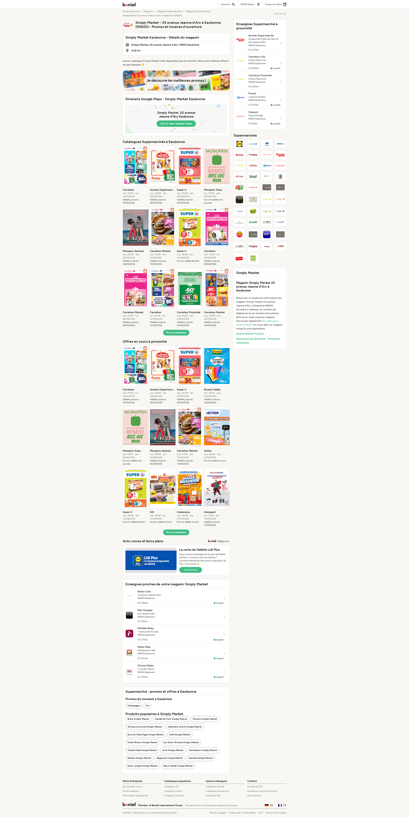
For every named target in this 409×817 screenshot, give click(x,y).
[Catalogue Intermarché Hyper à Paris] (267, 246)
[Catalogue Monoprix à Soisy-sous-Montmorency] (280, 165)
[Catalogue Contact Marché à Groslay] (253, 199)
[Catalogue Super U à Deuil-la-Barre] (280, 143)
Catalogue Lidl (171, 786)
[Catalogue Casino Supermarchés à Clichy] (239, 176)
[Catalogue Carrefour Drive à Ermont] (280, 211)
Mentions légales (217, 812)
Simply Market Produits (250, 333)
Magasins (148, 11)
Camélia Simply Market (200, 758)
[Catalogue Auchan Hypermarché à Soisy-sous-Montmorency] (239, 154)
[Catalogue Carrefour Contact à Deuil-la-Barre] (267, 211)
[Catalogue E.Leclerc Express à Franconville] (280, 222)
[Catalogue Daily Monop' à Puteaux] (239, 199)
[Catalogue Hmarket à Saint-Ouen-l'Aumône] (253, 258)
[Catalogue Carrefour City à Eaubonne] (239, 165)
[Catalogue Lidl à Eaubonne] (239, 143)
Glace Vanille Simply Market (178, 766)
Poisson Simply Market (205, 719)
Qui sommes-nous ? (133, 786)
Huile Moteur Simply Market (142, 742)
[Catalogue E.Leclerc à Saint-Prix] (253, 143)
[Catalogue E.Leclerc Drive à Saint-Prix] (239, 211)
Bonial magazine (131, 791)
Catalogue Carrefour (174, 795)
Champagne (133, 705)
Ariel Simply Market (173, 750)
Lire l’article (190, 569)
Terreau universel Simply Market (144, 726)
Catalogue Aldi (213, 795)
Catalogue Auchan (215, 786)
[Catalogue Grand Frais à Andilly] (239, 234)
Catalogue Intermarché (217, 791)
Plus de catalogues (176, 332)
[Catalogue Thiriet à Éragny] (239, 258)
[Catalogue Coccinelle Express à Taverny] (253, 234)
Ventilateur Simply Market (203, 750)
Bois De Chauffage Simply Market (145, 734)
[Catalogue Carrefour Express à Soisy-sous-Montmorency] (280, 199)
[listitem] (136, 175)
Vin (147, 705)
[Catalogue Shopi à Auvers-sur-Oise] (267, 234)
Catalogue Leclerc (173, 791)
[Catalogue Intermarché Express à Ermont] (253, 246)
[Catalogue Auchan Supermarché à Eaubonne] (280, 154)
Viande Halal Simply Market (142, 750)
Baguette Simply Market (170, 758)
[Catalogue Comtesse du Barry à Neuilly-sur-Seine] (239, 222)
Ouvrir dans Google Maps (176, 123)
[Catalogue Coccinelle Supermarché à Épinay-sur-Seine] (267, 187)
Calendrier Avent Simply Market (185, 726)
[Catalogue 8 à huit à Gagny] (253, 222)
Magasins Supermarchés (169, 11)
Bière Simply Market (138, 719)
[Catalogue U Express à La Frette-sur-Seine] (267, 176)
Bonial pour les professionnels (262, 791)
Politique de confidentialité (242, 812)
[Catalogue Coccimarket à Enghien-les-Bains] (280, 187)
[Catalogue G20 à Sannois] (239, 187)
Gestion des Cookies (276, 812)
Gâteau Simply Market (139, 758)
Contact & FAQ (254, 786)
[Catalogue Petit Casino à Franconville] (253, 165)
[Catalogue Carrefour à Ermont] (267, 143)
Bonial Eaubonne (131, 11)
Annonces (278, 13)
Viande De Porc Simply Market (171, 719)
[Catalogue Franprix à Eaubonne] (253, 187)
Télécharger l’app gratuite (135, 795)
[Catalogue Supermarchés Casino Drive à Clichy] (239, 246)
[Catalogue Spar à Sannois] (280, 176)
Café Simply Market (179, 734)
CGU (260, 812)
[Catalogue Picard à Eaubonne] (267, 165)
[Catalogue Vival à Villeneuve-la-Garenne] (253, 176)
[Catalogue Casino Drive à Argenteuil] (267, 222)
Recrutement (254, 795)
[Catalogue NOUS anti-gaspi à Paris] (280, 246)
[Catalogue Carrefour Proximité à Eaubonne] (267, 199)
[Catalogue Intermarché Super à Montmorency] (253, 154)
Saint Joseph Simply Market (142, 766)
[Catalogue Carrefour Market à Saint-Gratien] (267, 154)
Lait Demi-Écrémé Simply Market (181, 742)
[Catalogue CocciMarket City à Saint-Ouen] (280, 234)
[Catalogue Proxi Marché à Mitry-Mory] (253, 211)
